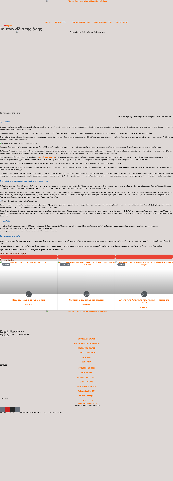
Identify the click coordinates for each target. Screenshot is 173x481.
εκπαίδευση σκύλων (47, 157)
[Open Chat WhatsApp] (0, 420)
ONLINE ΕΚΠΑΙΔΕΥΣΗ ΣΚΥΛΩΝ (86, 343)
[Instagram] (12, 409)
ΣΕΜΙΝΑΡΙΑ (86, 362)
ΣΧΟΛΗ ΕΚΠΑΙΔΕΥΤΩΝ (103, 22)
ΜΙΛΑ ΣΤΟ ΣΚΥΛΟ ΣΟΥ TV (86, 377)
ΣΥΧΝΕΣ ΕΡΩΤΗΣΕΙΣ (86, 368)
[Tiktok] (17, 409)
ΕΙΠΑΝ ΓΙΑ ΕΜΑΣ (86, 382)
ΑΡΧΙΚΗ (48, 22)
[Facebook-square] (2, 409)
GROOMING (86, 357)
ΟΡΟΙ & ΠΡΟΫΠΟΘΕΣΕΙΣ (86, 386)
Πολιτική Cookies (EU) (86, 391)
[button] (29, 257)
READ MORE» (29, 305)
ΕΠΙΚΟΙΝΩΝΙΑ (86, 373)
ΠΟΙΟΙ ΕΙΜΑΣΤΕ (122, 22)
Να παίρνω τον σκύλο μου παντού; (86, 300)
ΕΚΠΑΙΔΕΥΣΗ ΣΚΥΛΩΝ (87, 339)
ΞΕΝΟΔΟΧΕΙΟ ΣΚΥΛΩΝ (81, 22)
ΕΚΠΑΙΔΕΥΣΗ (60, 22)
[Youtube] (7, 409)
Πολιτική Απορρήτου (86, 396)
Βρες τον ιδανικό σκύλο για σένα (28, 300)
